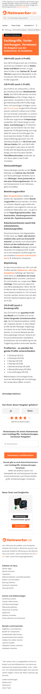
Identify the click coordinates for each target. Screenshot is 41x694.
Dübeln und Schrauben (10, 580)
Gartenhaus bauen (9, 599)
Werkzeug (8, 30)
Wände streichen (8, 571)
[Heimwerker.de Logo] (19, 13)
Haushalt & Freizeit (31, 25)
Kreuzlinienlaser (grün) (20, 519)
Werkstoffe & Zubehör (20, 30)
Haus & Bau (15, 25)
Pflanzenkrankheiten (9, 607)
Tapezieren (6, 574)
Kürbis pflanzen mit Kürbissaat (13, 618)
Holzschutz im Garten (10, 610)
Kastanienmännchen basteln (12, 637)
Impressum (6, 685)
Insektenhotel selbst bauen (12, 634)
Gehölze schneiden (9, 615)
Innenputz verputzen (10, 585)
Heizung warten (8, 588)
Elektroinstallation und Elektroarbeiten (16, 577)
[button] (1, 513)
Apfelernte (6, 613)
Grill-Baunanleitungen (10, 604)
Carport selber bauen (10, 601)
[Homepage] (2, 30)
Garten (5, 25)
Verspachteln (14, 196)
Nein (30, 410)
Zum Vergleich (20, 526)
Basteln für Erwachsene (11, 632)
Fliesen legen (7, 569)
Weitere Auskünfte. (23, 7)
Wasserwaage (13, 108)
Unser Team (6, 688)
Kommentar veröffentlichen (20, 455)
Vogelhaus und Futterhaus (12, 629)
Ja (11, 410)
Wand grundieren (8, 582)
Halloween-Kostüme (9, 648)
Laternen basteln (8, 643)
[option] (20, 513)
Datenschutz (6, 682)
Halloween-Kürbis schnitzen (12, 645)
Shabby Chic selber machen (12, 640)
